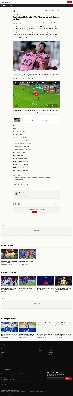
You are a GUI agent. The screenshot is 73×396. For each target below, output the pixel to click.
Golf (2, 354)
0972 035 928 (11, 379)
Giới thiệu (50, 346)
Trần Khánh (21, 290)
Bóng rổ (2, 348)
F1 (1, 356)
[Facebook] (2, 384)
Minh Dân (56, 291)
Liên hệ (50, 348)
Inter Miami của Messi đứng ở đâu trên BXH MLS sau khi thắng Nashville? (36, 120)
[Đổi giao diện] (65, 2)
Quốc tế (18, 14)
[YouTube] (5, 384)
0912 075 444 (5, 379)
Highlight (38, 348)
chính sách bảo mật (56, 381)
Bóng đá (14, 14)
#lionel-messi (16, 177)
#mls (29, 177)
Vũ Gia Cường (21, 264)
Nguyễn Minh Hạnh (4, 337)
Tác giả (38, 352)
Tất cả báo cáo (15, 346)
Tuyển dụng (51, 350)
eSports (2, 358)
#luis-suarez (23, 177)
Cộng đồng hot (39, 350)
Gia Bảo (56, 337)
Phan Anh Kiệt (3, 291)
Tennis (2, 350)
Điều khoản (51, 352)
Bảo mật (50, 354)
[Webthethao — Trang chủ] (6, 2)
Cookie (71, 394)
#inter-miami (34, 177)
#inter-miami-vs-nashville (44, 177)
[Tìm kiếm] (63, 2)
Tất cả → (10, 5)
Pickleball (3, 352)
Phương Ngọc (39, 337)
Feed (38, 346)
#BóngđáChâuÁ (22, 286)
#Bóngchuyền (4, 286)
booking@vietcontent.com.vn (7, 377)
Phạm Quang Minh (4, 264)
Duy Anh (21, 192)
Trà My (38, 291)
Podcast (26, 346)
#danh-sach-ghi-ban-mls (19, 179)
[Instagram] (8, 384)
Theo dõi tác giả (24, 196)
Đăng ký (67, 378)
